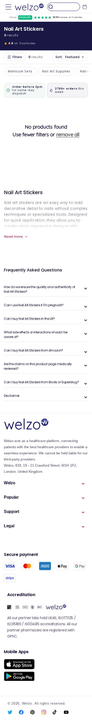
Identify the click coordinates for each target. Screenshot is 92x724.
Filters (17, 57)
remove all (67, 134)
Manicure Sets (20, 71)
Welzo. (27, 703)
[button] (8, 7)
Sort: (67, 57)
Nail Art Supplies (56, 71)
